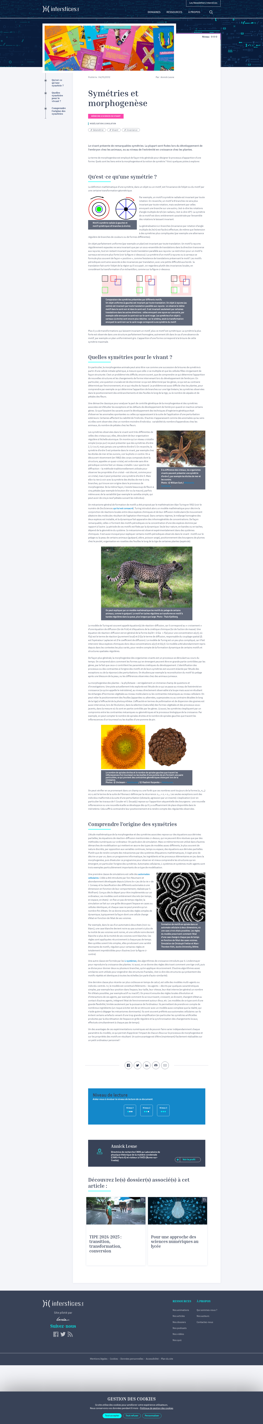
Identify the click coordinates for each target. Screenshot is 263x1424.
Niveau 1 (130, 1108)
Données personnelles (131, 1359)
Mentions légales (98, 1359)
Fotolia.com (132, 783)
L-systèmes (131, 961)
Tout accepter (112, 1416)
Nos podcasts (180, 1328)
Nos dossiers (179, 1322)
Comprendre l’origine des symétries (59, 111)
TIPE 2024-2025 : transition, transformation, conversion (105, 1244)
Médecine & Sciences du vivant (106, 116)
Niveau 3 (163, 1108)
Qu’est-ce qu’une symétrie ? (58, 83)
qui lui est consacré (123, 509)
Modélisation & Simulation (103, 124)
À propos (194, 12)
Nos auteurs (203, 1316)
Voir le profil (189, 1160)
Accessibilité (152, 1359)
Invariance (132, 130)
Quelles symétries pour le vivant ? (57, 97)
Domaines (154, 12)
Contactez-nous (205, 1322)
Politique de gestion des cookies (156, 1409)
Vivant (115, 130)
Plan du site (167, 1359)
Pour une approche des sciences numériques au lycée (174, 1242)
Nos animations (181, 1310)
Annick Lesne (167, 77)
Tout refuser (132, 1416)
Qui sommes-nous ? (207, 1310)
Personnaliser (152, 1416)
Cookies (114, 1359)
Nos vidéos (178, 1334)
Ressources (174, 12)
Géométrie (98, 130)
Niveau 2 (146, 1108)
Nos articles (179, 1316)
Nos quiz (177, 1340)
